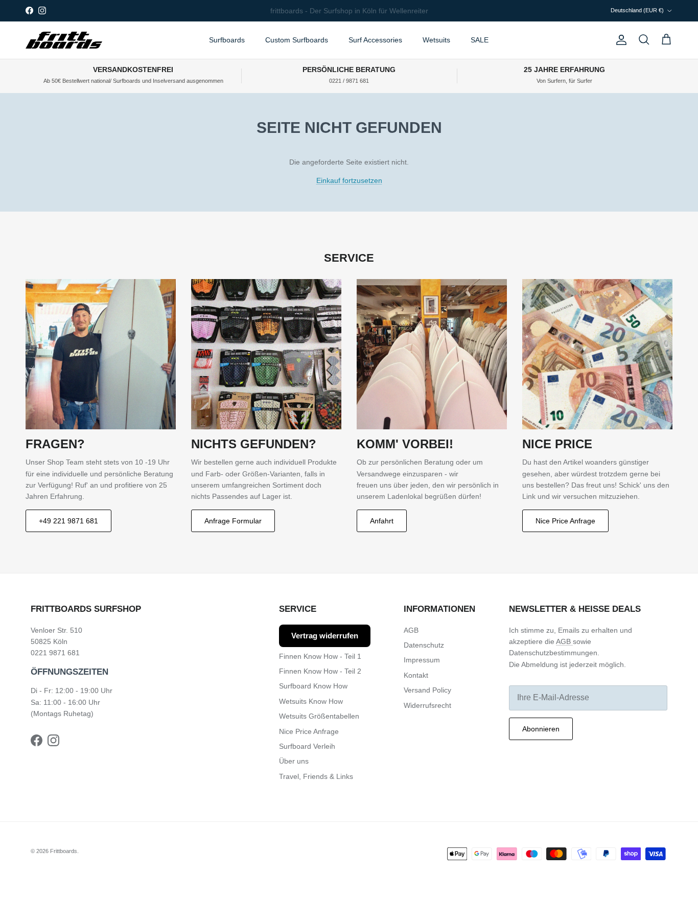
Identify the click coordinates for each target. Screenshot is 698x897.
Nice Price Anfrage (565, 521)
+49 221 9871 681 (68, 521)
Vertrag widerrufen (324, 635)
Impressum (422, 660)
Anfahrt (381, 521)
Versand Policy (427, 690)
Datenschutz (424, 645)
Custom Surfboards (296, 40)
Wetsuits (436, 40)
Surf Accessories (375, 40)
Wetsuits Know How (311, 701)
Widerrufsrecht (427, 705)
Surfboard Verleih (307, 746)
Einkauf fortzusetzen (349, 180)
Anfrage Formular (233, 521)
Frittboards (63, 851)
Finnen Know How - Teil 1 (320, 656)
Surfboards (227, 40)
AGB (411, 630)
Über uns (294, 761)
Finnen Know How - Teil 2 (320, 671)
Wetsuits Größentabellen (319, 716)
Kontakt (416, 675)
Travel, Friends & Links (316, 776)
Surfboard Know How (313, 686)
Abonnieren (541, 729)
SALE (479, 40)
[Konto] (619, 40)
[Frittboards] (64, 40)
